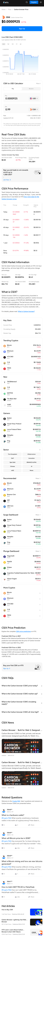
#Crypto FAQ (6, 818)
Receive (31, 88)
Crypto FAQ (16, 801)
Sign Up (22, 29)
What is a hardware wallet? (13, 815)
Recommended (21, 478)
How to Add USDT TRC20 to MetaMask (18, 887)
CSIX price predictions (23, 631)
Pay (13, 88)
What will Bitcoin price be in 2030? (16, 838)
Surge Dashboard (21, 515)
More (38, 83)
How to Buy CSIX (7, 909)
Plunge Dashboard (21, 551)
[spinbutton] (16, 98)
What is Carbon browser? (26, 311)
